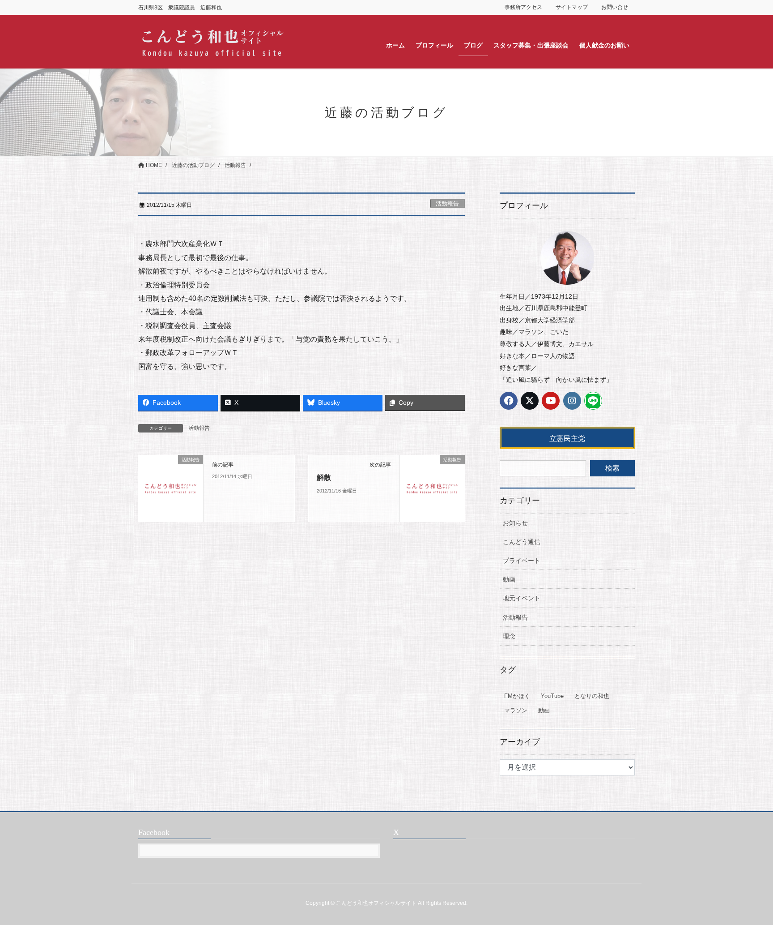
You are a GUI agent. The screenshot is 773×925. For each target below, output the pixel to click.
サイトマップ (572, 7)
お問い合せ (614, 7)
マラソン (515, 710)
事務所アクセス (523, 7)
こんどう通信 (521, 541)
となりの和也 (591, 696)
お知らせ (515, 523)
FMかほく (517, 696)
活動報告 (447, 203)
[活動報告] (170, 488)
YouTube (552, 696)
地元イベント (521, 598)
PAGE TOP (746, 889)
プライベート (521, 560)
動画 (509, 579)
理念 (509, 636)
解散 (324, 477)
